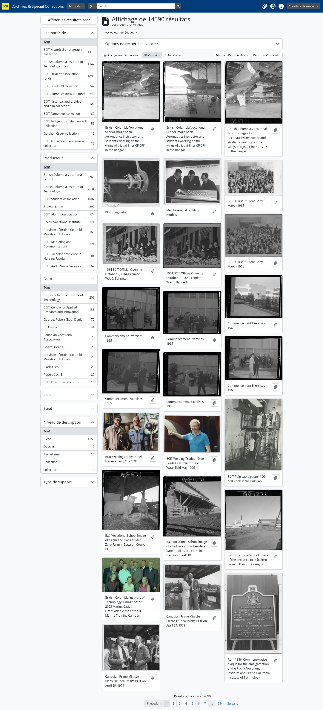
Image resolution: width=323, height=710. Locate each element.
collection (68, 470)
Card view (154, 55)
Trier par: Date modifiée (231, 55)
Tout (47, 42)
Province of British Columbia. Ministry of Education (68, 232)
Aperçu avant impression (123, 55)
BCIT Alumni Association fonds (68, 95)
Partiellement (68, 455)
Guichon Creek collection (68, 134)
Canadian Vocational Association (68, 337)
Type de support (58, 481)
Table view (174, 55)
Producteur (53, 157)
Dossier (68, 448)
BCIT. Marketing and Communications (68, 244)
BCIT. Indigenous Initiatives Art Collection (68, 123)
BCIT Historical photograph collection (68, 52)
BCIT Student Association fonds (68, 76)
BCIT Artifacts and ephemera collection (68, 143)
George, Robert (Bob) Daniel (68, 320)
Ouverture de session (302, 6)
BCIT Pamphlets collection (68, 115)
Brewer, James (68, 208)
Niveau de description (62, 422)
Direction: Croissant (266, 55)
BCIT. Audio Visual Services (68, 267)
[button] (265, 6)
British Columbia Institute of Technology (68, 189)
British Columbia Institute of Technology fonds (68, 64)
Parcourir (75, 6)
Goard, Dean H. (68, 348)
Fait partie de (55, 32)
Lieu (47, 394)
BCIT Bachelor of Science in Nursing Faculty (68, 256)
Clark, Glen (68, 368)
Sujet (48, 408)
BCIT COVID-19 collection (68, 87)
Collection (68, 463)
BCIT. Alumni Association (68, 215)
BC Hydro (68, 328)
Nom (48, 278)
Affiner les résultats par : (69, 19)
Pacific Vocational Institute (68, 223)
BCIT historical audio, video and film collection (68, 103)
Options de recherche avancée (131, 43)
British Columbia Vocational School (68, 177)
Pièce (68, 440)
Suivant (232, 703)
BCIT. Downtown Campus (68, 383)
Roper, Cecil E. (68, 375)
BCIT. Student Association (68, 200)
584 (220, 703)
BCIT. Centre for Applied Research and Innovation (68, 309)
